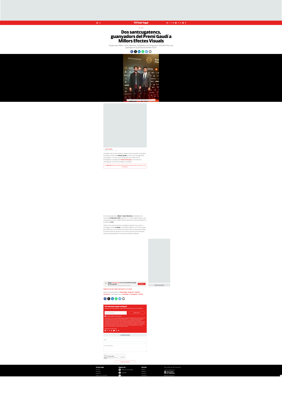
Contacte (98, 371)
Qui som (98, 369)
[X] (171, 23)
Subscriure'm (136, 313)
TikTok (141, 294)
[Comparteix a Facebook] (131, 51)
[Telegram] (180, 23)
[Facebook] (169, 23)
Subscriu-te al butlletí (101, 375)
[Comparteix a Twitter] (135, 51)
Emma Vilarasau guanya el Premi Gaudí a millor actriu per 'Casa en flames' (126, 166)
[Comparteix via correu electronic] (150, 51)
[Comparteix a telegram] (146, 51)
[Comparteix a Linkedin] (139, 51)
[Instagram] (173, 23)
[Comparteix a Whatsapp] (142, 51)
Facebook (125, 294)
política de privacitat (116, 316)
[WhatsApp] (178, 23)
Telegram (130, 292)
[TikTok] (183, 23)
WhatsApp (123, 292)
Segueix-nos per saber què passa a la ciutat (117, 289)
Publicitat (98, 373)
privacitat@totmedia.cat (133, 325)
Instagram (134, 294)
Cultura (141, 28)
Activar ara (141, 284)
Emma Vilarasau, (126, 159)
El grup (143, 369)
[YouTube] (176, 23)
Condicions (144, 375)
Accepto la (114, 316)
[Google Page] (186, 23)
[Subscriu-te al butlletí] (167, 23)
